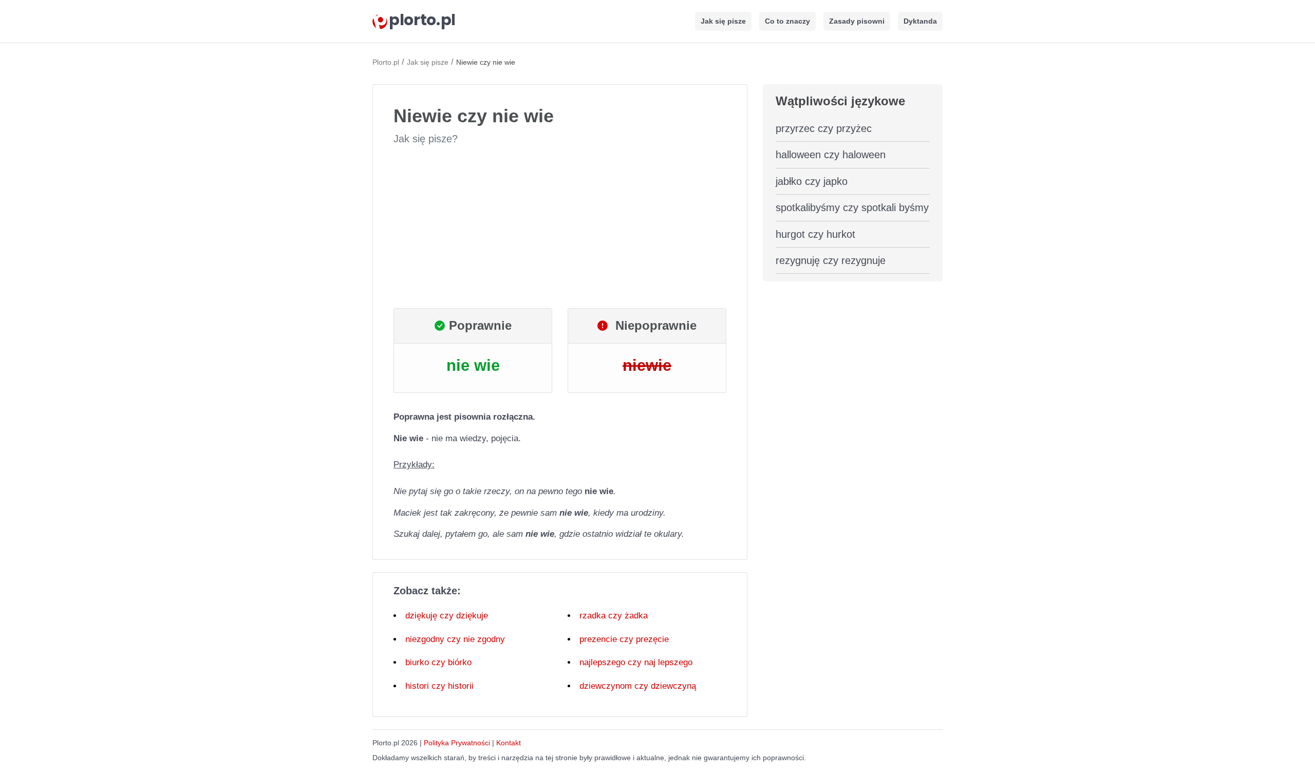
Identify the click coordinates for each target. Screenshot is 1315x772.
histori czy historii (439, 686)
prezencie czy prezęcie (624, 639)
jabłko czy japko (812, 181)
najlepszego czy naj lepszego (635, 662)
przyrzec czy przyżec (824, 128)
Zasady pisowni (857, 21)
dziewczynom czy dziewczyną (637, 686)
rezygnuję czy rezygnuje (831, 260)
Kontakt (508, 743)
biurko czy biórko (438, 662)
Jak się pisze (723, 21)
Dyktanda (920, 21)
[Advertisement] (559, 227)
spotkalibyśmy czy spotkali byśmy (852, 207)
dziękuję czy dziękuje (446, 615)
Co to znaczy (787, 21)
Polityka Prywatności (457, 743)
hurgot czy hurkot (815, 234)
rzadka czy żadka (613, 615)
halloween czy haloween (831, 154)
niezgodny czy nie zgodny (455, 639)
